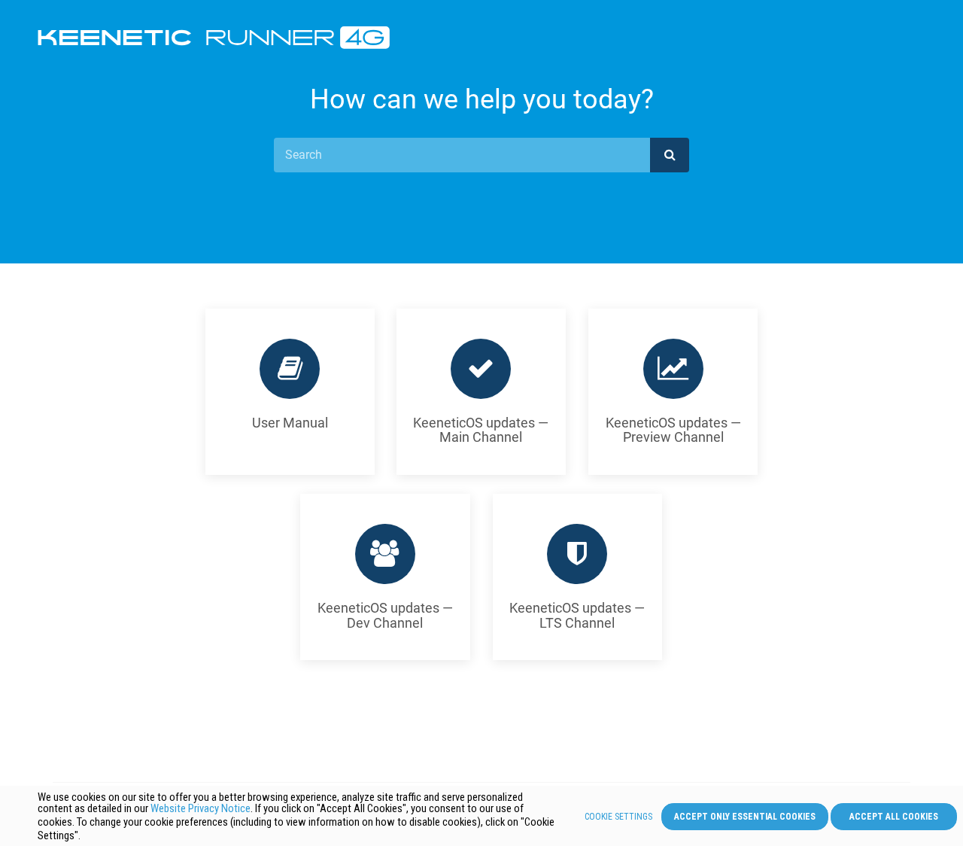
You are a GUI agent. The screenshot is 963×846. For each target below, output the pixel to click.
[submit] (669, 155)
